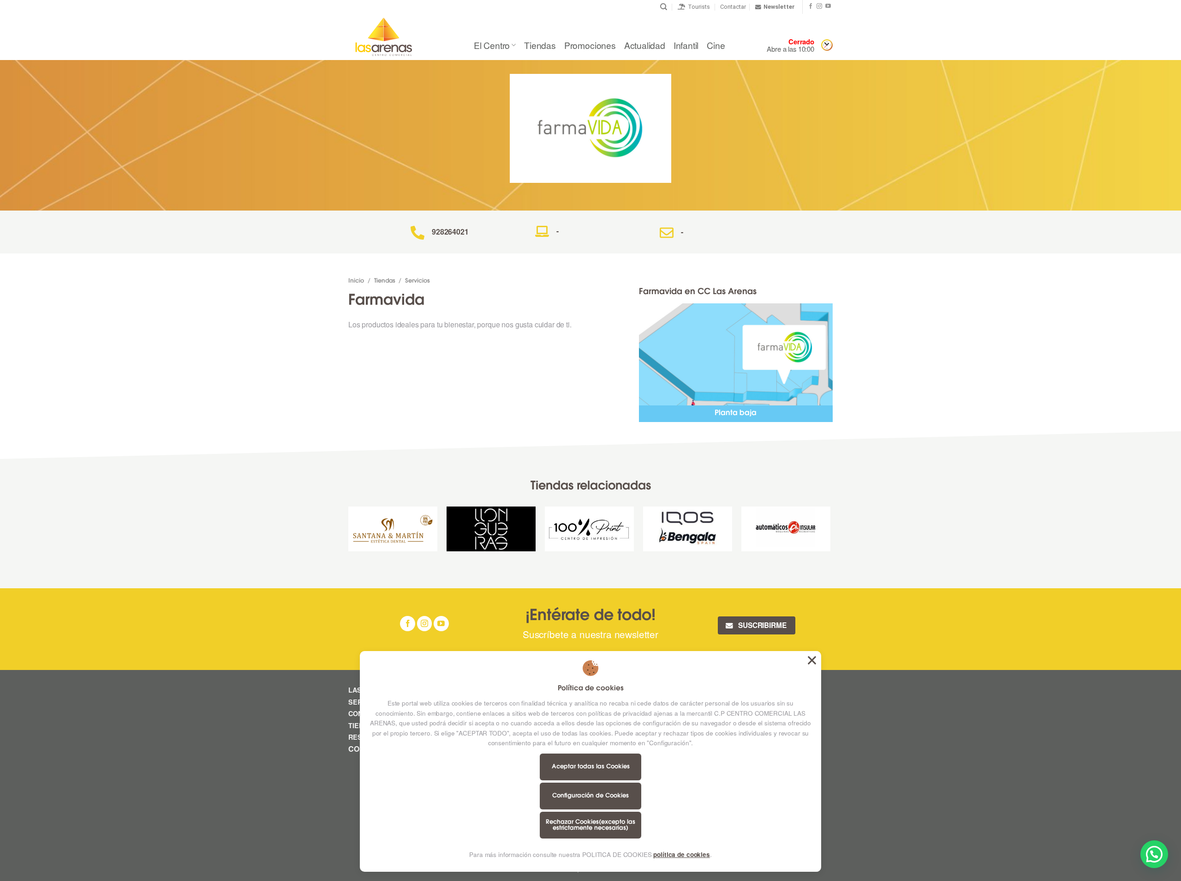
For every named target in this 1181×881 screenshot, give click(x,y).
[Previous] (349, 532)
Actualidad (644, 45)
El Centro (492, 45)
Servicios (417, 281)
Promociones (590, 45)
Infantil (686, 45)
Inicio (356, 281)
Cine (716, 45)
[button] (1154, 854)
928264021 (450, 231)
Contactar (733, 6)
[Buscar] (663, 6)
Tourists (697, 6)
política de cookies (681, 854)
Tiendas (540, 45)
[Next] (830, 532)
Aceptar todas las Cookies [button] (812, 660)
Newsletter (779, 6)
